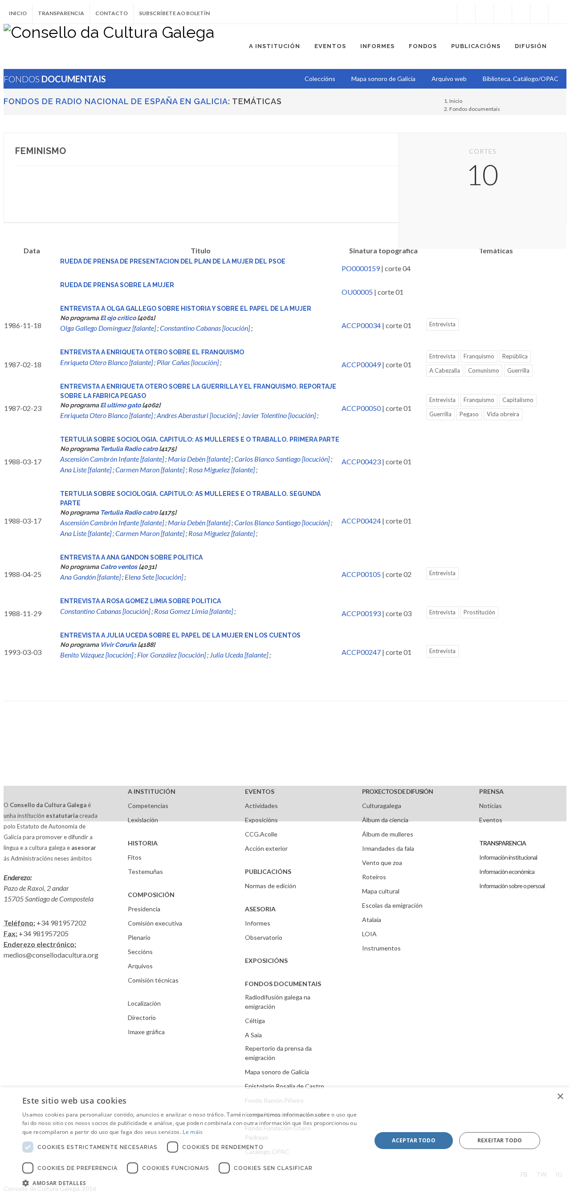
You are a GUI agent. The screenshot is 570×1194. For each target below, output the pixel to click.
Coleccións (320, 78)
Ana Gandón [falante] (90, 577)
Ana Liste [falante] (85, 469)
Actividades (261, 805)
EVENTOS (259, 791)
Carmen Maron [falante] (149, 469)
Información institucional (508, 857)
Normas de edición (270, 885)
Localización (144, 1003)
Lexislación (143, 820)
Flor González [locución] (171, 654)
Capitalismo (517, 399)
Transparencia (61, 13)
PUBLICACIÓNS (268, 871)
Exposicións (261, 820)
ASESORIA (260, 909)
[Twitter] (484, 13)
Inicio (18, 13)
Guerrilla (518, 370)
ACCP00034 (361, 325)
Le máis (193, 1132)
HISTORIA (143, 843)
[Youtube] (521, 13)
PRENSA (491, 791)
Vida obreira (503, 414)
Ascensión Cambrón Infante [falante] (112, 459)
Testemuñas (145, 871)
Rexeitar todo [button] (499, 1140)
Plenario (139, 937)
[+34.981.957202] (539, 13)
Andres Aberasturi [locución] (197, 415)
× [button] (560, 1096)
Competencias (148, 805)
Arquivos (140, 966)
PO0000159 (361, 268)
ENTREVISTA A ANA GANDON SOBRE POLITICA (131, 557)
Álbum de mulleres (387, 834)
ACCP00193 (361, 613)
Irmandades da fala (388, 848)
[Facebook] (466, 13)
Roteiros (374, 877)
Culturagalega (381, 805)
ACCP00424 (361, 520)
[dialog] (285, 1140)
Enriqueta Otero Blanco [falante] (106, 362)
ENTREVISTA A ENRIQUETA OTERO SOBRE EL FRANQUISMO (152, 352)
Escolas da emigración (392, 905)
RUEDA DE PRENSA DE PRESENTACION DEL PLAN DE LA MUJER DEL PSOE (172, 261)
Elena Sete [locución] (154, 577)
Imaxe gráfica (146, 1032)
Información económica (506, 871)
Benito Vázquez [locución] (96, 654)
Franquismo (479, 356)
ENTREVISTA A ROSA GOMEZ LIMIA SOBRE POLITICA (140, 601)
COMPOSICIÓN (151, 894)
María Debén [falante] (199, 459)
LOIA (369, 934)
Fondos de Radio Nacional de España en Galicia (116, 101)
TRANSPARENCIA (502, 843)
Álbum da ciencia (385, 820)
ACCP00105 (361, 574)
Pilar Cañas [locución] (188, 362)
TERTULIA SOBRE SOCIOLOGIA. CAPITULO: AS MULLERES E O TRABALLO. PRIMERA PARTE (199, 439)
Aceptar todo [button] (414, 1140)
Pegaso (469, 414)
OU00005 (357, 292)
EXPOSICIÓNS (266, 960)
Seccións (140, 951)
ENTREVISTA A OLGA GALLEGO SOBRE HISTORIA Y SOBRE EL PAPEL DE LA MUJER (185, 308)
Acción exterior (266, 848)
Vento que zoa (382, 862)
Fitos (135, 857)
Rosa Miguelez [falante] (221, 469)
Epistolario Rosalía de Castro (284, 1086)
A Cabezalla (444, 370)
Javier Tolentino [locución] (278, 415)
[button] (191, 1182)
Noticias (490, 805)
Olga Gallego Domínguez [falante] (108, 328)
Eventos (490, 820)
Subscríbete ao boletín (174, 13)
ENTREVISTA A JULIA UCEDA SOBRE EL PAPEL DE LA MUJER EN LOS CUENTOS (180, 635)
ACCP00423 (361, 461)
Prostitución (479, 612)
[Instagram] (448, 13)
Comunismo (483, 370)
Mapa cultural (380, 891)
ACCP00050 (361, 408)
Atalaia (371, 919)
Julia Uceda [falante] (239, 654)
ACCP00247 (361, 652)
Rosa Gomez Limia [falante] (193, 611)
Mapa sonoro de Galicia (277, 1072)
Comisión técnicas (153, 980)
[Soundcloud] (503, 13)
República (515, 356)
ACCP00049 (361, 364)
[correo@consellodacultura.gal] (557, 13)
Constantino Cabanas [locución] (205, 328)
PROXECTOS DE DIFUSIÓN (397, 791)
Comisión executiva (155, 923)
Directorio (142, 1017)
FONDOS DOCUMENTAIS (283, 983)
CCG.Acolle (261, 834)
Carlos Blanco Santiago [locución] (282, 459)
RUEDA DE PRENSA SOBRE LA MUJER (117, 284)
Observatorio (263, 937)
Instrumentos (381, 948)
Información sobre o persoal (512, 885)
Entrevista (442, 324)
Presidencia (144, 909)
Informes (257, 923)
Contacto (111, 13)
